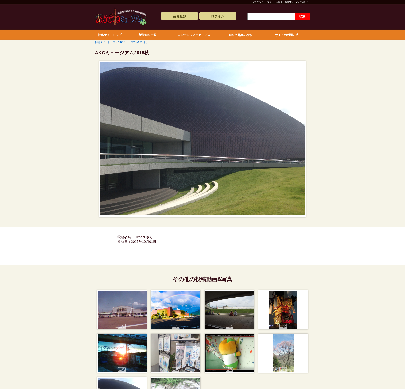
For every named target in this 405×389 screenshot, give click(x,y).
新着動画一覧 (148, 35)
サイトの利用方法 (287, 35)
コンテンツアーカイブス (194, 35)
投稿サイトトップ (110, 35)
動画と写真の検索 (240, 35)
